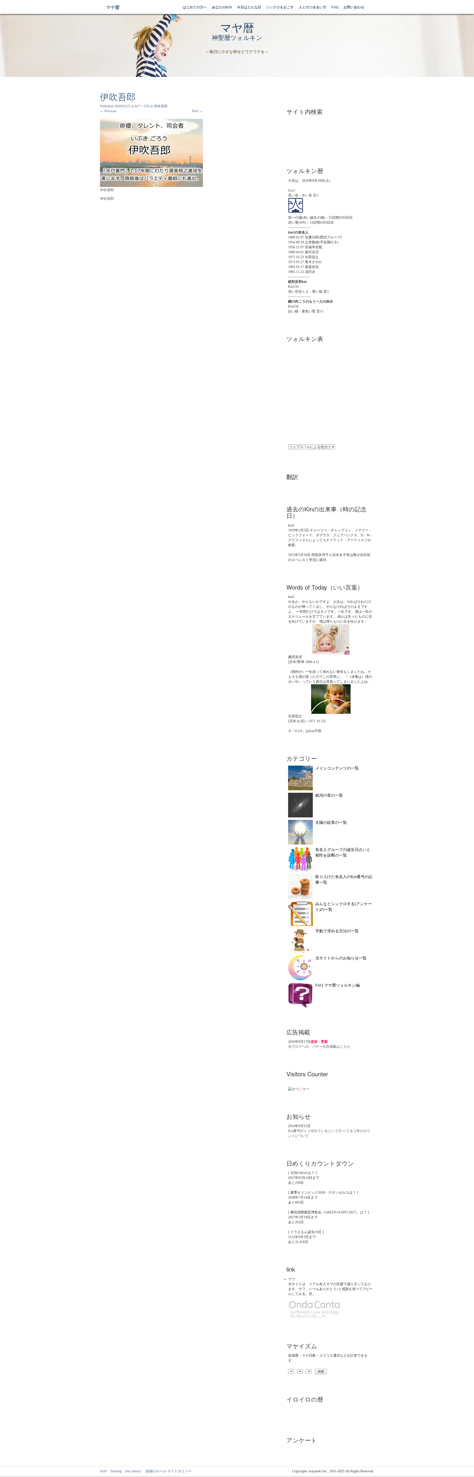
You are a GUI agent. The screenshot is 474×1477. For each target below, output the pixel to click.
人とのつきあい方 (312, 7)
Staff (103, 1471)
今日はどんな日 (249, 7)
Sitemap (116, 1471)
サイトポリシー (179, 1471)
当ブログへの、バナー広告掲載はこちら (319, 1046)
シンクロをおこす (280, 7)
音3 (315, 195)
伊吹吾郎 (161, 106)
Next (197, 111)
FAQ (334, 7)
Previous (108, 111)
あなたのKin (222, 7)
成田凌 (310, 272)
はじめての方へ (195, 7)
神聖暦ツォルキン (237, 38)
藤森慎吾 (312, 267)
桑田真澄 (312, 252)
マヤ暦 (112, 7)
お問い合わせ (353, 7)
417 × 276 (142, 106)
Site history (133, 1471)
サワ (291, 1279)
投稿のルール (154, 1471)
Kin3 (291, 190)
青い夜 (293, 195)
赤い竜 (307, 195)
